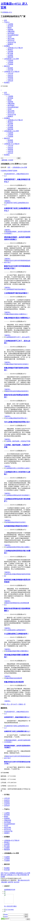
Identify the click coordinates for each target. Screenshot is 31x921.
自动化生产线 (12, 42)
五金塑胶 (10, 51)
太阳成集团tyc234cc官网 (11, 58)
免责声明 (10, 882)
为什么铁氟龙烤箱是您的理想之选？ (17, 422)
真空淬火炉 (11, 40)
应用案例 (7, 46)
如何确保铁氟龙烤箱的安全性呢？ (16, 526)
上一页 (10, 704)
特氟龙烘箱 (11, 31)
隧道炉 (10, 27)
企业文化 (10, 75)
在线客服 (7, 889)
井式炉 (10, 37)
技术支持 (16, 882)
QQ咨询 (10, 160)
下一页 (18, 704)
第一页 (6, 704)
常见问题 (10, 69)
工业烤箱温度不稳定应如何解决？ (16, 293)
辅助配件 (10, 44)
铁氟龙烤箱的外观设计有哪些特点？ (17, 318)
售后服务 (10, 68)
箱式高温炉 (11, 33)
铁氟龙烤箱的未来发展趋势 (14, 682)
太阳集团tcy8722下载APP (15, 48)
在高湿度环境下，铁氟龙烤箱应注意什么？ (17, 717)
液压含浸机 (11, 38)
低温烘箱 (10, 29)
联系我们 (7, 82)
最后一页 (22, 704)
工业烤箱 (10, 24)
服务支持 (7, 66)
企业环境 (10, 79)
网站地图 (4, 882)
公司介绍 (10, 73)
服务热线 (4, 160)
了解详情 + (7, 201)
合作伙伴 (10, 80)
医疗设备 (10, 53)
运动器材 (10, 55)
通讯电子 (10, 49)
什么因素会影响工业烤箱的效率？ (16, 634)
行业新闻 (10, 60)
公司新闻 (10, 62)
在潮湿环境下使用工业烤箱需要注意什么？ (17, 731)
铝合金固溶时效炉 (13, 35)
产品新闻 (10, 64)
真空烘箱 (10, 26)
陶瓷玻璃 (10, 57)
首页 (5, 20)
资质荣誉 (10, 77)
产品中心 (7, 22)
